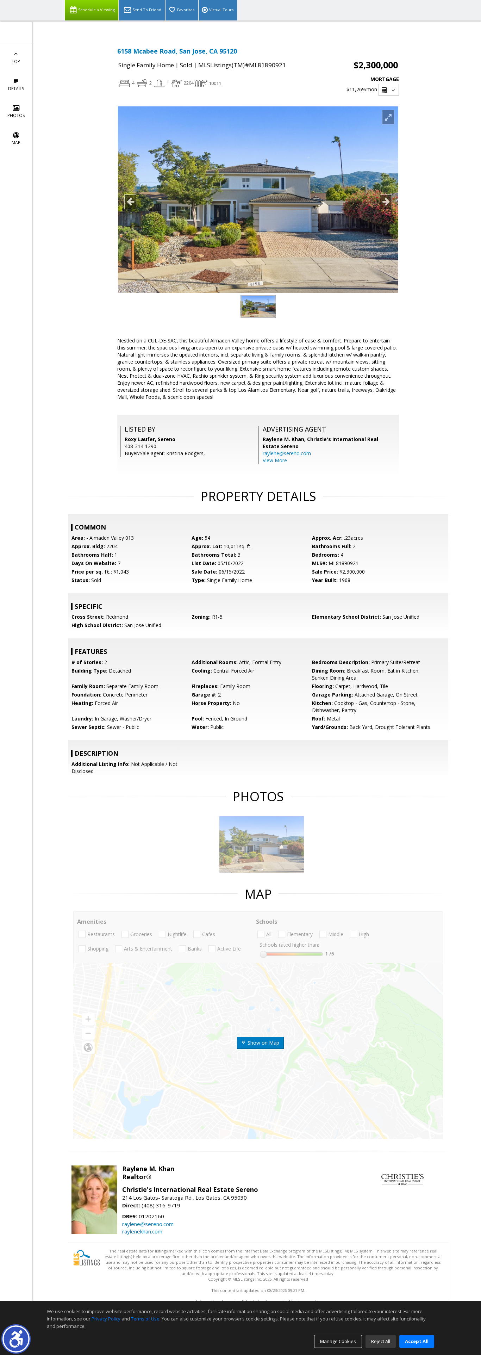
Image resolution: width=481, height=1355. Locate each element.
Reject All (380, 1341)
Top (16, 61)
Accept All (417, 1341)
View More (275, 460)
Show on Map (262, 1042)
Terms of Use (145, 1319)
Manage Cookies (338, 1341)
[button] (16, 1339)
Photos (16, 115)
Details (16, 89)
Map (16, 143)
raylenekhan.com (142, 1231)
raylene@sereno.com (287, 453)
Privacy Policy (106, 1319)
